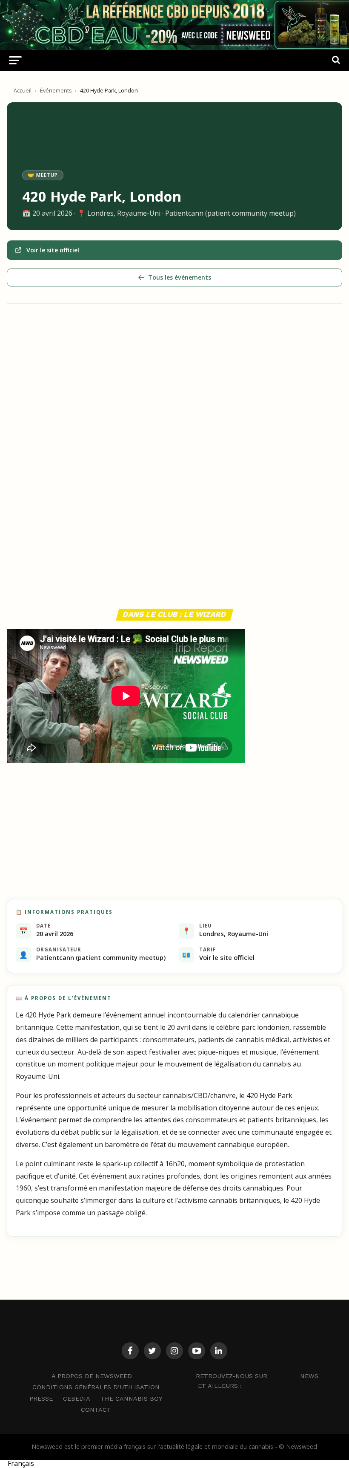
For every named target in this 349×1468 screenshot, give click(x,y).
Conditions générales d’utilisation (96, 1387)
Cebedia (76, 1398)
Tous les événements (179, 277)
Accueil (22, 90)
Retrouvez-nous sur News (257, 1375)
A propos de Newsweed (91, 1376)
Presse (41, 1398)
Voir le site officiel (52, 250)
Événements (56, 90)
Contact (96, 1409)
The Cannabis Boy (131, 1398)
